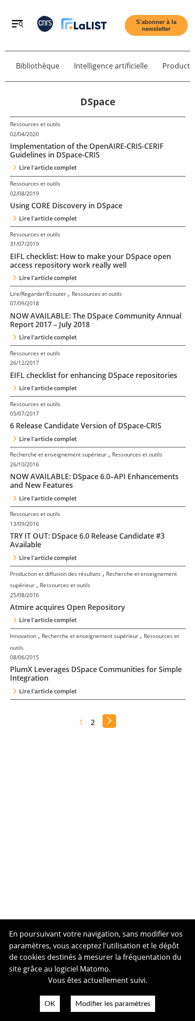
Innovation (23, 636)
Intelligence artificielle (111, 66)
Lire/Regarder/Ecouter (38, 294)
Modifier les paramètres (113, 1003)
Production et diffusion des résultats (55, 574)
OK (49, 1003)
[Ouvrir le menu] (17, 25)
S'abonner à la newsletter (156, 25)
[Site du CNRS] (45, 25)
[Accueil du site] (84, 25)
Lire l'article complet (48, 167)
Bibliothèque (37, 66)
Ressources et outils (35, 124)
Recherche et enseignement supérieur (58, 454)
